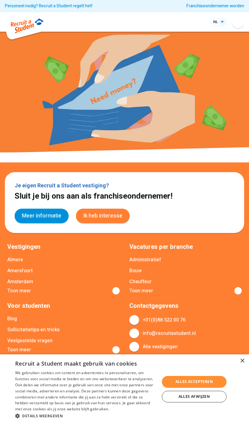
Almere (15, 259)
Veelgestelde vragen (30, 340)
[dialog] (124, 389)
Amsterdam (20, 281)
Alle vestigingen (160, 346)
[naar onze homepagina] (27, 27)
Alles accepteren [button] (194, 381)
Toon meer (19, 290)
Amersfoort (20, 270)
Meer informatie (41, 216)
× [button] (242, 361)
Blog (12, 318)
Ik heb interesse (102, 216)
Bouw (135, 270)
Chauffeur (140, 281)
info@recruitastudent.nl (169, 333)
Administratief (145, 259)
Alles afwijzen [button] (194, 396)
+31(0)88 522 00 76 (164, 320)
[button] (85, 415)
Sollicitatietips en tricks (33, 329)
